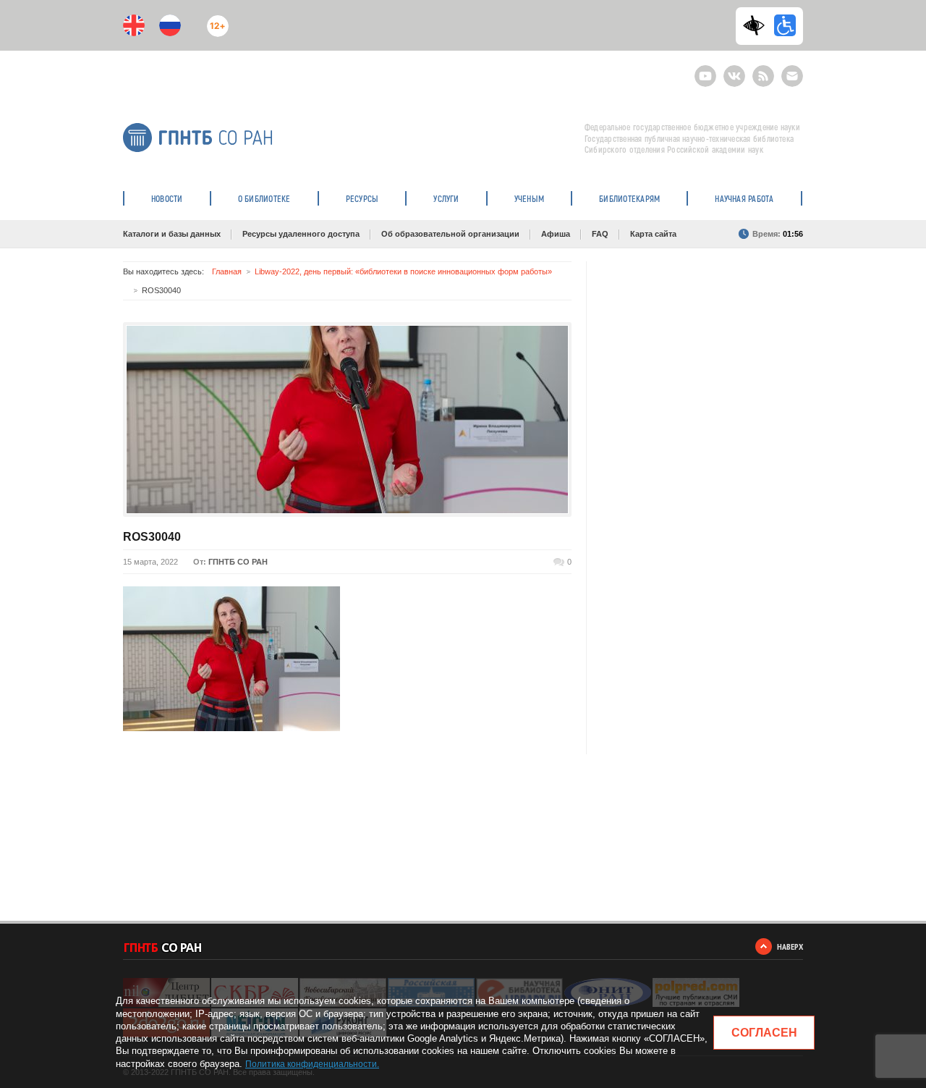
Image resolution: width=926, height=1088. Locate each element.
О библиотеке (264, 198)
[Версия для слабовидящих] (757, 25)
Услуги (446, 198)
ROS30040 (152, 537)
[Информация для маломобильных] (785, 25)
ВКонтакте (734, 70)
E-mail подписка (792, 76)
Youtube (705, 70)
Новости (167, 198)
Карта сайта (653, 233)
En (134, 25)
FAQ (600, 233)
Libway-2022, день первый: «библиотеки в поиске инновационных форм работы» (403, 271)
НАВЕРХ (790, 946)
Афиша (555, 233)
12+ (214, 20)
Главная (227, 271)
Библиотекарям (629, 198)
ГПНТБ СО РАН (238, 561)
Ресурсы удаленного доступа (301, 233)
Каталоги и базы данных (172, 233)
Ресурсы (362, 198)
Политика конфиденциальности (311, 1064)
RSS (761, 70)
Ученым (529, 198)
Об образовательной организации (450, 233)
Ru (170, 25)
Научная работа (744, 198)
